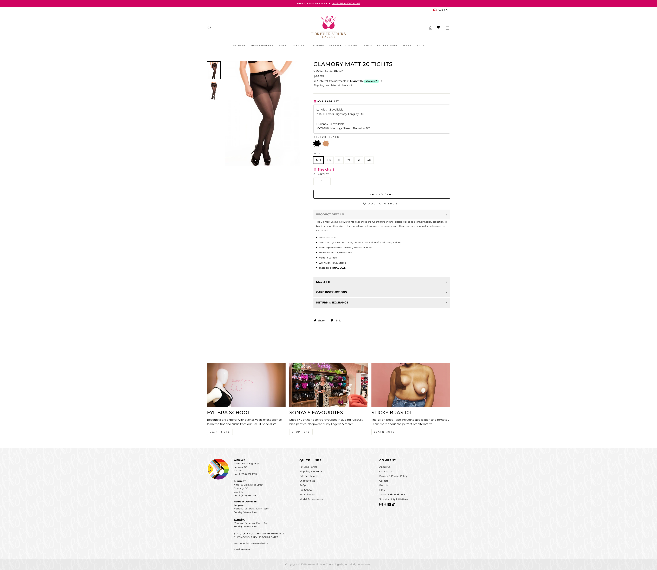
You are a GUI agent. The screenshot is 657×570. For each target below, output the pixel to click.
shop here (301, 432)
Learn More (220, 432)
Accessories (387, 45)
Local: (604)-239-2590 (245, 495)
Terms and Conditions (392, 494)
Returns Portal (308, 466)
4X (369, 160)
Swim (368, 45)
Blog (382, 489)
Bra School (305, 489)
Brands (383, 485)
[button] (323, 169)
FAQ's (302, 485)
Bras (283, 45)
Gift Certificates (308, 476)
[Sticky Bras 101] (410, 385)
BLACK (316, 143)
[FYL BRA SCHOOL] (246, 385)
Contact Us (386, 471)
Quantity (321, 174)
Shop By (239, 45)
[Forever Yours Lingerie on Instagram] (381, 504)
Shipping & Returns (311, 471)
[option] (328, 3)
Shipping (318, 85)
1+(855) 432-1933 (259, 543)
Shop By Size (307, 480)
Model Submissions (311, 499)
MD (318, 160)
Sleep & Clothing (344, 45)
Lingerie (317, 45)
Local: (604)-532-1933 (245, 474)
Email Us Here (242, 549)
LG (329, 160)
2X (349, 160)
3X (359, 160)
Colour (326, 137)
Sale (420, 45)
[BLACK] (326, 148)
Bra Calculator (308, 494)
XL (339, 160)
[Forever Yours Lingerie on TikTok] (393, 504)
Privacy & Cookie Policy (393, 476)
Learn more (384, 432)
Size (316, 153)
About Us (384, 466)
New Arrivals (262, 45)
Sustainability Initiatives (393, 499)
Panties (298, 45)
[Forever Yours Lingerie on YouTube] (390, 504)
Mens (407, 45)
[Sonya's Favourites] (328, 385)
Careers (383, 480)
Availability (328, 101)
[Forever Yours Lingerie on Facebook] (385, 504)
